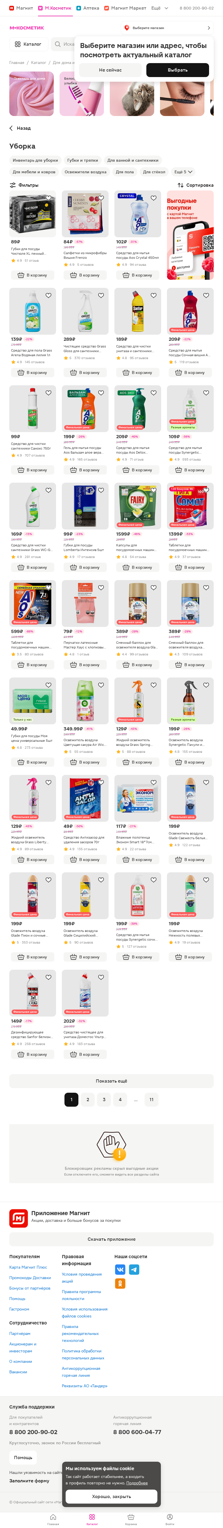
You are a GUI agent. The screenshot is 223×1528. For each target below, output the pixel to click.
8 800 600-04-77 (137, 1432)
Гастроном (19, 1309)
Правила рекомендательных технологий (80, 1333)
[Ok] (120, 1283)
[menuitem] (53, 1520)
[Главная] (27, 28)
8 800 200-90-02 (197, 8)
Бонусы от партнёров (30, 1288)
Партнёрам (19, 1333)
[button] (167, 28)
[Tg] (134, 1269)
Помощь (17, 1298)
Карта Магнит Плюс (28, 1267)
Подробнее (137, 1483)
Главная (16, 62)
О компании (20, 1361)
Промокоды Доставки (30, 1277)
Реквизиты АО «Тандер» (84, 1385)
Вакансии (18, 1372)
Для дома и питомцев (74, 62)
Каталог (38, 62)
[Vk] (120, 1269)
